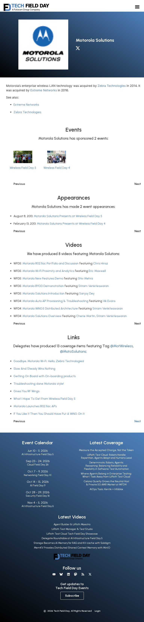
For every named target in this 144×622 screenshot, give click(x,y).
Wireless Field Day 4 (57, 167)
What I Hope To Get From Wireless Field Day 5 (44, 398)
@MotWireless (121, 346)
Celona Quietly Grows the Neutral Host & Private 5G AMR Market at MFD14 (106, 483)
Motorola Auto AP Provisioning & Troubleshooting (55, 301)
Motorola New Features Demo (42, 278)
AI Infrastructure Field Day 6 (38, 506)
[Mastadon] (76, 574)
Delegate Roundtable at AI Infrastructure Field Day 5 (72, 538)
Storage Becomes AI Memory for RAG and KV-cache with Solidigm (72, 543)
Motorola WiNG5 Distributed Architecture (50, 308)
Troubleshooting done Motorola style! (39, 383)
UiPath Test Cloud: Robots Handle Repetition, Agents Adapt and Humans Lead (106, 456)
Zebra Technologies (112, 86)
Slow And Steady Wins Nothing (34, 368)
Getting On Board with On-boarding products (45, 376)
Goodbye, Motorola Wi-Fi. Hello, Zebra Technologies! (49, 361)
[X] (90, 574)
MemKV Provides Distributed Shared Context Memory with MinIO (72, 547)
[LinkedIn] (68, 574)
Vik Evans (109, 301)
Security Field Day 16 (38, 495)
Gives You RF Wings (26, 391)
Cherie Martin (85, 316)
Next (137, 421)
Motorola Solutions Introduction (43, 293)
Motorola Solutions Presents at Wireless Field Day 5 (68, 216)
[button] (137, 6)
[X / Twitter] (79, 49)
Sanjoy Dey (86, 293)
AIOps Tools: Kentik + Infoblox (106, 489)
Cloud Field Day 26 (37, 464)
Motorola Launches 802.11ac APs (35, 406)
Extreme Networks (43, 90)
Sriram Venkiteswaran (93, 286)
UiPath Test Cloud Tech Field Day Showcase (72, 533)
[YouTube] (54, 574)
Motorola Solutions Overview (42, 316)
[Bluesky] (61, 574)
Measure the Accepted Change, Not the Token (106, 450)
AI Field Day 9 (37, 485)
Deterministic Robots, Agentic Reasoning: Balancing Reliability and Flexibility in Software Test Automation (106, 466)
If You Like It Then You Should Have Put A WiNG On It (49, 413)
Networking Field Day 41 (37, 475)
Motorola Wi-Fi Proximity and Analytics (48, 271)
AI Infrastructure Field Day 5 (38, 454)
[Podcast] (83, 574)
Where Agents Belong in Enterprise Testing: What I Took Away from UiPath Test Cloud (106, 475)
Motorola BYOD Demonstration (43, 286)
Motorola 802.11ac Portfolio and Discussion (50, 263)
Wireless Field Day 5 (23, 167)
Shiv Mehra (85, 278)
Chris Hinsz (100, 263)
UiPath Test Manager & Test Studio (72, 529)
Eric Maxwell (97, 271)
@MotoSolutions (73, 351)
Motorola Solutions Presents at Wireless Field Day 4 (71, 223)
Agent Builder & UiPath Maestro (72, 524)
